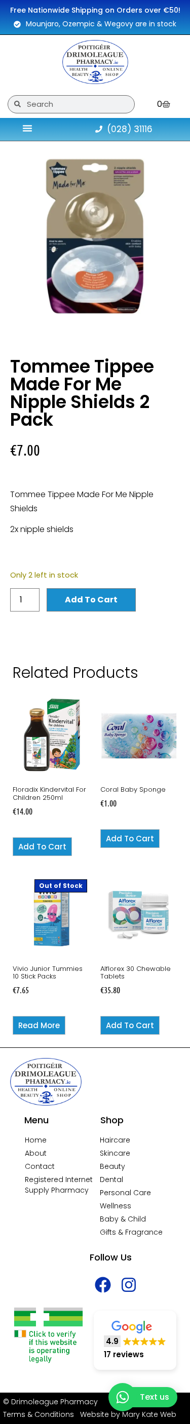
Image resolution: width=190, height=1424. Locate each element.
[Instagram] (129, 1285)
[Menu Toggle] (27, 128)
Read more (39, 1025)
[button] (135, 1340)
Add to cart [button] (42, 846)
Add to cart (91, 599)
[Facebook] (103, 1285)
